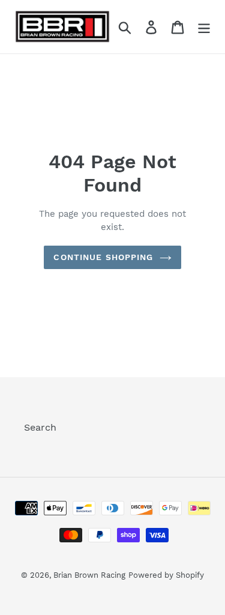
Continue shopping (103, 257)
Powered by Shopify (166, 575)
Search (40, 427)
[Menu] (204, 26)
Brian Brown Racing (89, 575)
